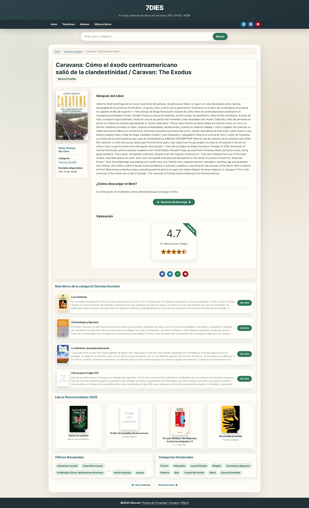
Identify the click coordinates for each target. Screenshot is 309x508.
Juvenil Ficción (199, 465)
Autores (84, 24)
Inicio (54, 24)
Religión (216, 465)
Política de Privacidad (154, 502)
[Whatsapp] (178, 274)
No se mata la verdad (230, 436)
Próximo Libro (166, 484)
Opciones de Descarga (174, 202)
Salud (212, 472)
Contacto (174, 502)
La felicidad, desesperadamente (90, 348)
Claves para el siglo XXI (84, 372)
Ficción (164, 465)
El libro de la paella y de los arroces (129, 433)
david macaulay (122, 472)
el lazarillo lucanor (93, 465)
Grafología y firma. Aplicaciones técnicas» (80, 472)
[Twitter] (244, 24)
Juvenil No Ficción (194, 472)
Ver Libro (244, 302)
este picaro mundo (67, 465)
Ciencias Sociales (73, 51)
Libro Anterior (143, 484)
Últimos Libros (102, 24)
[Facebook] (251, 24)
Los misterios (79, 296)
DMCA (185, 502)
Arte (176, 472)
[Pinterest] (258, 24)
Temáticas (68, 24)
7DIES (154, 8)
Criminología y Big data (84, 322)
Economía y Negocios (238, 465)
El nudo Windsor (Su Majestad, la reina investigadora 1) (180, 440)
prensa (140, 472)
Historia (164, 472)
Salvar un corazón (79, 435)
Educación (179, 465)
